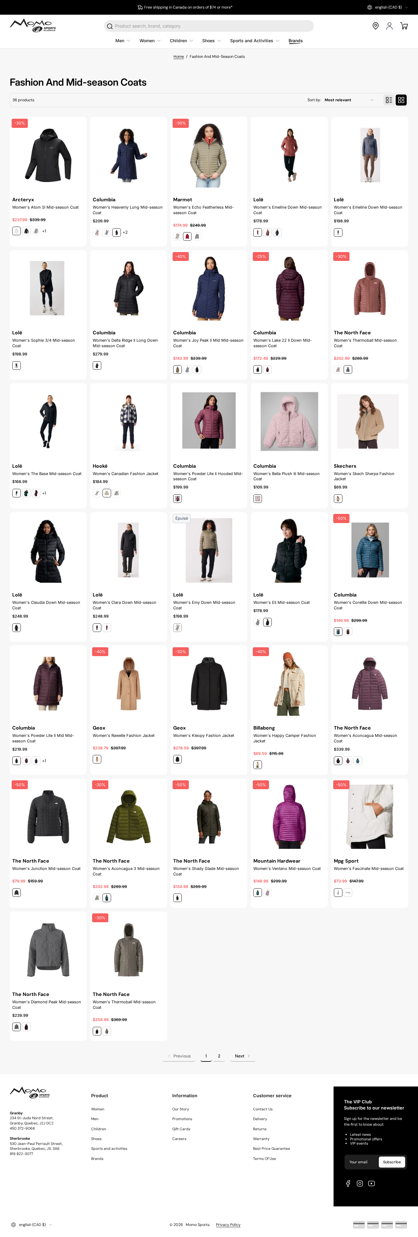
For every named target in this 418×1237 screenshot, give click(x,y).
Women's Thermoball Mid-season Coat (365, 343)
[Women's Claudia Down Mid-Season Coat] (48, 550)
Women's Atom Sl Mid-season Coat (45, 207)
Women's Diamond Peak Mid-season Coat (46, 1005)
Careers (179, 1138)
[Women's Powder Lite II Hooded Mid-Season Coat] (209, 421)
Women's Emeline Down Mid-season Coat (287, 210)
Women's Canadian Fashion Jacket (125, 473)
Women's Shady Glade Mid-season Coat (206, 871)
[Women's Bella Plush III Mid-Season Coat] (289, 421)
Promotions (182, 1118)
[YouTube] (371, 1183)
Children (98, 1129)
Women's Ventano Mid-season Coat (287, 868)
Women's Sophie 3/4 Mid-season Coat (43, 343)
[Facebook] (348, 1183)
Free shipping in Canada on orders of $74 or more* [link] (188, 7)
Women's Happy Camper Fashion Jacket (284, 738)
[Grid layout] (401, 100)
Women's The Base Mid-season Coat (46, 473)
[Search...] (110, 26)
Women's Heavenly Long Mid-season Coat (128, 210)
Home (179, 56)
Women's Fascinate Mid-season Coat (369, 868)
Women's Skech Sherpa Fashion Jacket (364, 476)
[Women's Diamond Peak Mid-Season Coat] (48, 950)
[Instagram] (360, 1183)
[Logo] (33, 26)
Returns (260, 1129)
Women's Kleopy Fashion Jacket (203, 735)
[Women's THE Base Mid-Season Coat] (48, 421)
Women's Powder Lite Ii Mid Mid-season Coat (43, 738)
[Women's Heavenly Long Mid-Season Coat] (128, 155)
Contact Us (263, 1109)
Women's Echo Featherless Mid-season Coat (203, 210)
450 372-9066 (22, 1128)
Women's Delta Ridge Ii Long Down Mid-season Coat (125, 343)
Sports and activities (109, 1148)
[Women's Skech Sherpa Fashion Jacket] (369, 421)
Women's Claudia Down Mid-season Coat (46, 605)
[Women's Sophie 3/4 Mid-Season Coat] (48, 288)
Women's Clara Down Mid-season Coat (124, 605)
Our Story (180, 1109)
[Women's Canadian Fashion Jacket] (128, 421)
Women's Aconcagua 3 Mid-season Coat (126, 871)
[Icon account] (390, 26)
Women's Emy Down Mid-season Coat (204, 605)
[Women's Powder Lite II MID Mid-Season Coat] (48, 683)
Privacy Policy (228, 1224)
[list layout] (388, 100)
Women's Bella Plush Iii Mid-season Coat (286, 476)
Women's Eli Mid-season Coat (281, 602)
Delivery (260, 1118)
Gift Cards (181, 1129)
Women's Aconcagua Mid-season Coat (365, 738)
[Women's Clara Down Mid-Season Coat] (128, 550)
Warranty (261, 1138)
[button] (388, 7)
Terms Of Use (264, 1158)
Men (95, 1118)
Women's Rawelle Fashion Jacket (124, 735)
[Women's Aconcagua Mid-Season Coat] (369, 683)
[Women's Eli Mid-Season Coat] (289, 550)
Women (97, 1109)
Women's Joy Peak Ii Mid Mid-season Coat (208, 343)
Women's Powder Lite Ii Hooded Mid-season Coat (208, 476)
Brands (97, 1158)
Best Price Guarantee (271, 1148)
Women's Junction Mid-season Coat (46, 868)
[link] (179, 1056)
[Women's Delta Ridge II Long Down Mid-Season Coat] (128, 288)
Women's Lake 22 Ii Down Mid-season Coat (282, 343)
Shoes (96, 1138)
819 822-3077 (21, 1153)
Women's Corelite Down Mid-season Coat (368, 605)
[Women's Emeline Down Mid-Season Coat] (289, 155)
